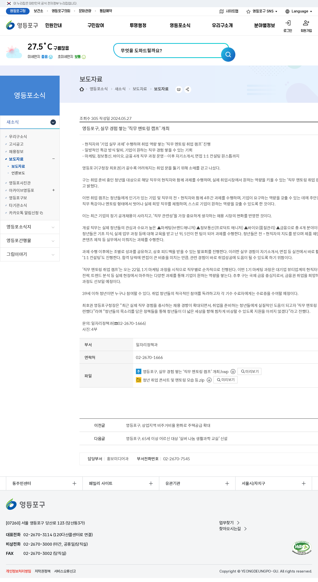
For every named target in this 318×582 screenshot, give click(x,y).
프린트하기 (178, 89)
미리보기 (252, 371)
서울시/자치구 (253, 483)
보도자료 (140, 89)
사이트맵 (232, 11)
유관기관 (172, 483)
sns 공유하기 (188, 89)
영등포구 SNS (263, 11)
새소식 (120, 89)
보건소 (38, 11)
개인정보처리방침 (18, 571)
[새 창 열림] (301, 547)
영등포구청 (18, 11)
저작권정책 (42, 571)
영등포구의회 (61, 11)
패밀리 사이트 (101, 483)
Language (300, 11)
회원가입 (306, 31)
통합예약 (106, 11)
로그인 (287, 31)
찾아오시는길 (230, 528)
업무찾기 (226, 522)
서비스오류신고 (65, 571)
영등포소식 (99, 89)
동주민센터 (21, 483)
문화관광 (85, 11)
